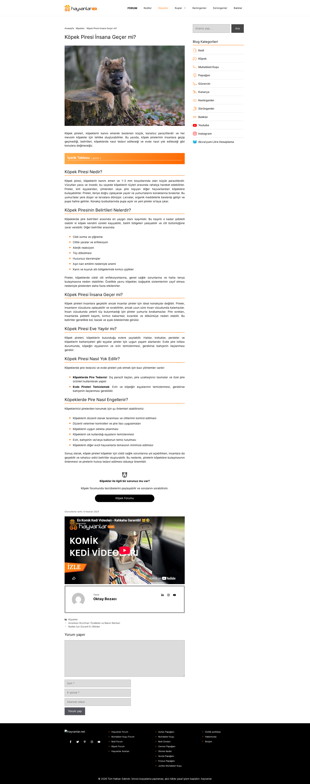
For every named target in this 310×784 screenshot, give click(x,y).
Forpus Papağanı (166, 761)
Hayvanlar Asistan (120, 751)
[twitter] (78, 742)
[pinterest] (85, 742)
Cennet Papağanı (166, 746)
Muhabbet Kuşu (208, 67)
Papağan (204, 75)
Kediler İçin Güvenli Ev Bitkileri (84, 626)
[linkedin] (162, 595)
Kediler (148, 8)
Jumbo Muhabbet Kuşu (170, 765)
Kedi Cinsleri (164, 741)
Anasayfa (69, 28)
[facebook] (70, 742)
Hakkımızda (210, 736)
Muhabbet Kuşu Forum (122, 736)
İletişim (208, 741)
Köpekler (163, 8)
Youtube (203, 125)
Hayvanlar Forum (119, 732)
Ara (237, 28)
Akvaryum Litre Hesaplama (216, 141)
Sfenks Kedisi (165, 751)
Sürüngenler (220, 8)
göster (96, 158)
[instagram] (168, 595)
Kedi (201, 50)
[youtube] (174, 595)
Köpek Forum (117, 746)
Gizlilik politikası (213, 732)
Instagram (205, 133)
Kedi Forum (117, 741)
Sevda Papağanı (166, 756)
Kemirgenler (199, 8)
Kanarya (203, 92)
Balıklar (238, 8)
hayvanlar (206, 778)
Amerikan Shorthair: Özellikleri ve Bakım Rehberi (94, 623)
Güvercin (204, 83)
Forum (132, 8)
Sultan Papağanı (166, 732)
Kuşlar (178, 8)
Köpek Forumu (124, 498)
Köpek (202, 58)
